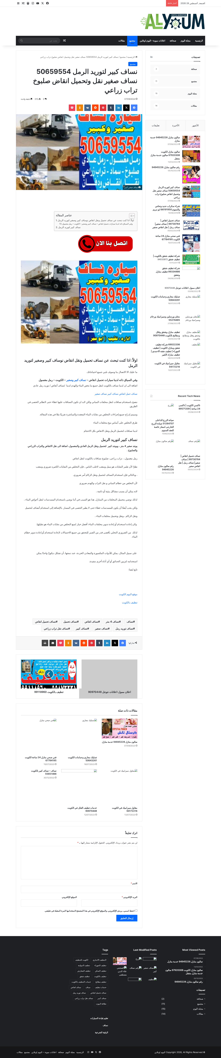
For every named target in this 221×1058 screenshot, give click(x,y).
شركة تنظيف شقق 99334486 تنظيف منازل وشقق (168, 271)
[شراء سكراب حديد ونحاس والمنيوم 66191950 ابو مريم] (191, 211)
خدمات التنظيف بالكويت (81, 982)
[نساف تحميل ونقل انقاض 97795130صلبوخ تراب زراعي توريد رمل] (150, 961)
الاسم (134, 883)
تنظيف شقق (85, 976)
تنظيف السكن (100, 971)
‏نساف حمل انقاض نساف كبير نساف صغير (116, 393)
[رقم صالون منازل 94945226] (191, 174)
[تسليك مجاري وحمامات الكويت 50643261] (79, 736)
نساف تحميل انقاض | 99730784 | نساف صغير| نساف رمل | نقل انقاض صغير (166, 224)
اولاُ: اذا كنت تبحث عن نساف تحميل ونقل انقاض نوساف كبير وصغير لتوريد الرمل (96, 220)
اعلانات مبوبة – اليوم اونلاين (152, 40)
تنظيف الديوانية (84, 965)
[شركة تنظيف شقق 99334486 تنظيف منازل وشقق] (191, 275)
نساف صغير (101, 628)
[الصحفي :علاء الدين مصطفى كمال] (120, 971)
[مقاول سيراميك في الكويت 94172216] (119, 787)
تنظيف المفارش (83, 971)
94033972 (163, 259)
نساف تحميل (70, 621)
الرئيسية (199, 40)
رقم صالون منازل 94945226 (166, 167)
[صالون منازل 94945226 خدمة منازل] (119, 729)
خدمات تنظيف (100, 987)
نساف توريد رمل (124, 628)
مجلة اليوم (186, 40)
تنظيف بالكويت (129, 602)
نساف (130, 621)
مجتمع (132, 40)
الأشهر (195, 125)
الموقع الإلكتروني (69, 897)
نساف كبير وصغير (76, 380)
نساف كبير (81, 628)
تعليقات (156, 125)
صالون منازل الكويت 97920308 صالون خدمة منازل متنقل (165, 155)
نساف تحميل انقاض (45, 621)
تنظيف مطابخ (100, 982)
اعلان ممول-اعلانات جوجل (187, 287)
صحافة (173, 40)
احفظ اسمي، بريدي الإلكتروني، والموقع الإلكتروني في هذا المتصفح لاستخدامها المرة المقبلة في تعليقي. (89, 910)
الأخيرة (175, 125)
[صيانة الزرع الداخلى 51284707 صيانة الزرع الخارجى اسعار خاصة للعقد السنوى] (162, 410)
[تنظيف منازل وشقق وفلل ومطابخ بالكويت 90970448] (191, 335)
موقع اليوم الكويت (127, 594)
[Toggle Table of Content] (130, 216)
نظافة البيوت (101, 1004)
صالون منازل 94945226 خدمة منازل (119, 741)
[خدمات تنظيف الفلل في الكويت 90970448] (79, 787)
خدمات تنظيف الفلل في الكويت (82, 807)
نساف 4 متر (112, 621)
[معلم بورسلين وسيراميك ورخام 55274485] (191, 321)
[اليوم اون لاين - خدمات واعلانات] (172, 21)
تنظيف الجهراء (100, 965)
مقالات (121, 40)
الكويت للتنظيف (81, 960)
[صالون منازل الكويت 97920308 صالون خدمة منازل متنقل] (191, 156)
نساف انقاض (91, 621)
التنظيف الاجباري (99, 960)
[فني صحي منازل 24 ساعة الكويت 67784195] (38, 736)
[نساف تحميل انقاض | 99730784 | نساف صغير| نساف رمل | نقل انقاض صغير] (191, 225)
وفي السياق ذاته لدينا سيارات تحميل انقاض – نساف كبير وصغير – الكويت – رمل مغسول (97, 224)
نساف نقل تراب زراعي (56, 628)
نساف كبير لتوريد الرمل (69, 227)
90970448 (91, 810)
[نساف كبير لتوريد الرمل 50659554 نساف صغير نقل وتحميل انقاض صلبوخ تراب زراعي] (191, 192)
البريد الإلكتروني (129, 897)
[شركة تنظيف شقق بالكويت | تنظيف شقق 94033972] (191, 259)
